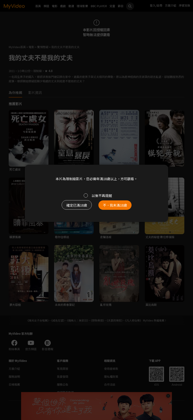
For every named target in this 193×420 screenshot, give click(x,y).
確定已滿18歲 (76, 205)
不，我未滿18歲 (115, 205)
